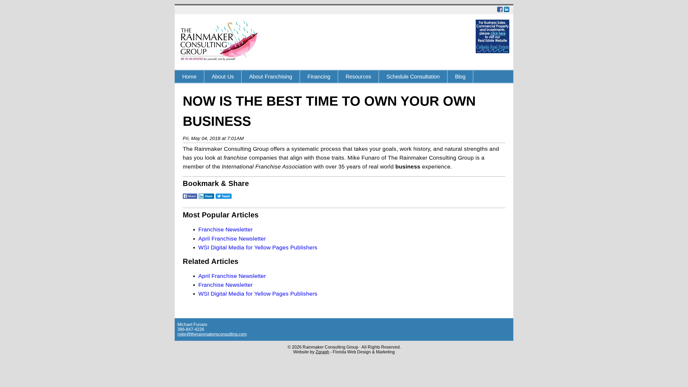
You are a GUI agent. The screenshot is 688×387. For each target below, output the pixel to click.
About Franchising (270, 77)
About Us (223, 77)
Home (189, 77)
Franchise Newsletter (225, 229)
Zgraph (322, 352)
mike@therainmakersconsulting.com (212, 334)
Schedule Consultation (413, 77)
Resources (358, 77)
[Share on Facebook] (190, 199)
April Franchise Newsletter (232, 238)
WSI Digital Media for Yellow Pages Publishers (257, 247)
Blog (460, 77)
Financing (318, 77)
